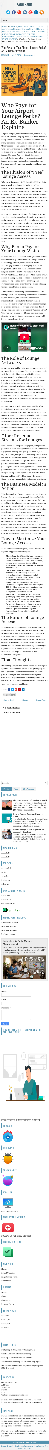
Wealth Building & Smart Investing (16, 1354)
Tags (16, 789)
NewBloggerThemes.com (24, 1446)
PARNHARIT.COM (37, 32)
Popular (7, 789)
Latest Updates (8, 1273)
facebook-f (6, 868)
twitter (4, 872)
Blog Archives (28, 789)
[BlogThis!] (6, 694)
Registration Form (9, 1277)
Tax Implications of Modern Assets (16, 1358)
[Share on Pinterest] (19, 689)
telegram (5, 884)
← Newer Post (7, 700)
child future (23, 27)
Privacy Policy (7, 1304)
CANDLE (13, 27)
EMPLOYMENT (36, 27)
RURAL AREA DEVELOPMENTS (16, 34)
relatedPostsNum (9, 930)
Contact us (5, 1300)
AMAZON (5, 853)
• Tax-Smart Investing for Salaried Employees (21, 1362)
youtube (5, 876)
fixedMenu (6, 900)
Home (4, 27)
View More (6, 1281)
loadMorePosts (8, 934)
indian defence (16, 32)
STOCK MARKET (9, 39)
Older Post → (42, 700)
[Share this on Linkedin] (23, 689)
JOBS (26, 32)
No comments (28, 55)
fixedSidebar (6, 896)
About (4, 1296)
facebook (5, 1316)
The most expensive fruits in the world (30, 800)
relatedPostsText (8, 926)
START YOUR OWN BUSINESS (30, 37)
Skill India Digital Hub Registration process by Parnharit (28, 831)
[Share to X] (9, 694)
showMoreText (8, 904)
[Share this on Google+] (16, 689)
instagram (5, 880)
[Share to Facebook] (11, 694)
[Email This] (4, 694)
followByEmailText (9, 922)
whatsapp (5, 1320)
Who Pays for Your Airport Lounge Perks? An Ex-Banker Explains (23, 49)
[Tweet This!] (12, 689)
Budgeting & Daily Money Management (18, 1350)
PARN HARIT (25, 4)
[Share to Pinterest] (14, 694)
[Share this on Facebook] (9, 689)
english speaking (9, 29)
